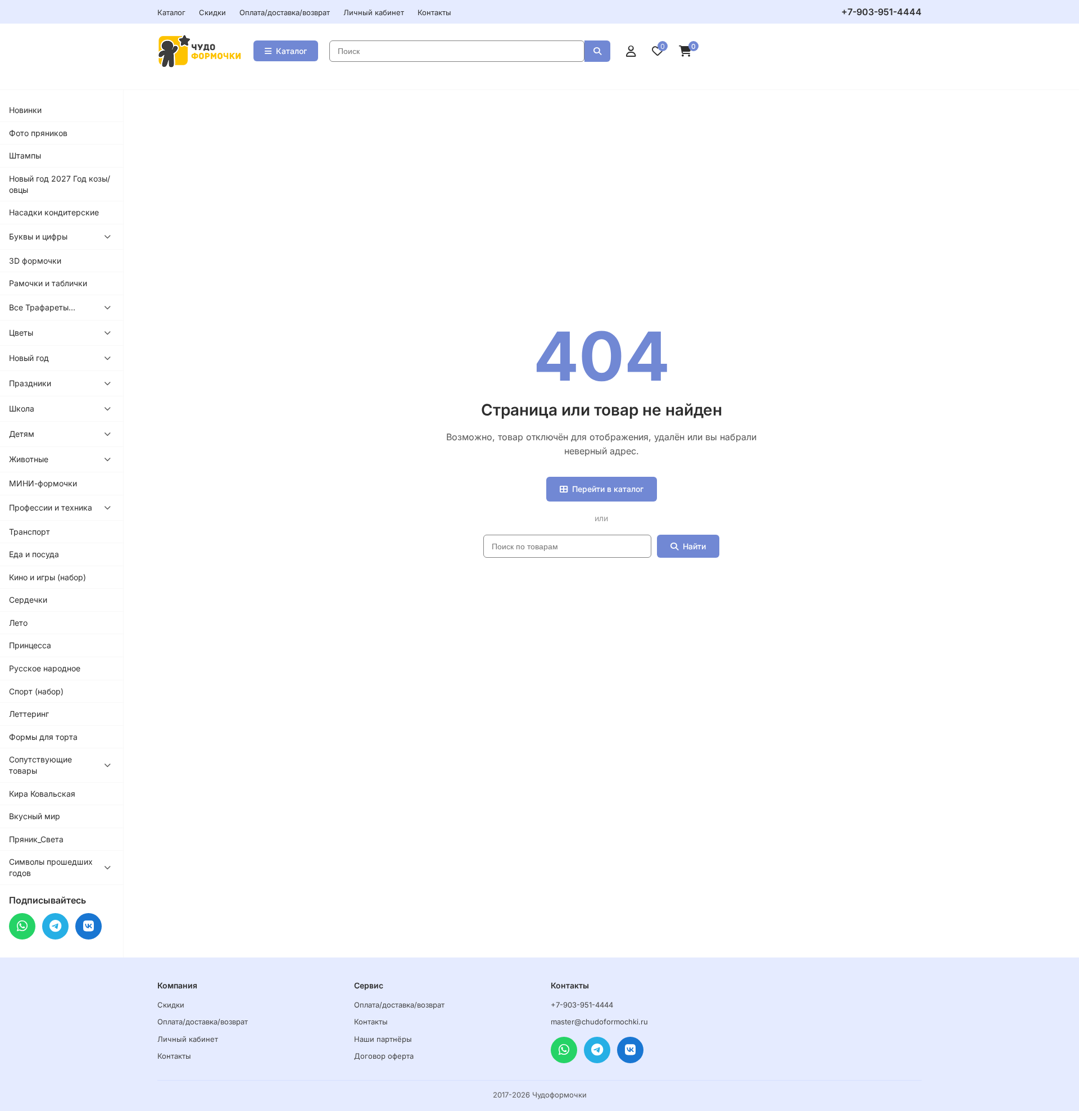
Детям (21, 434)
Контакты (434, 12)
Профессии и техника (50, 507)
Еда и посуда (34, 554)
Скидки (212, 12)
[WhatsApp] (22, 926)
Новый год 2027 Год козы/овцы (59, 184)
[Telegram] (55, 926)
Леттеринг (29, 714)
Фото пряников (38, 133)
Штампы (25, 155)
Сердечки (28, 599)
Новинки (25, 110)
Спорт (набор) (36, 691)
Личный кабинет (373, 12)
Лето (18, 622)
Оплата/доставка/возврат (284, 12)
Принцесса (30, 645)
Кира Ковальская (42, 793)
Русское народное (44, 668)
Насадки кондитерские (54, 212)
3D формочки (35, 260)
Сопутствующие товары (40, 765)
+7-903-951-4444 (881, 11)
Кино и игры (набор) (47, 577)
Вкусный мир (34, 816)
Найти (694, 546)
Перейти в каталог (607, 489)
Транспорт (29, 531)
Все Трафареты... (42, 307)
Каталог (171, 12)
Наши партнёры (383, 1039)
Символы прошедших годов (51, 867)
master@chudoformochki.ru (599, 1021)
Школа (21, 408)
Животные (28, 459)
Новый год (29, 358)
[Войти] (631, 51)
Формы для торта (43, 737)
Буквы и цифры (38, 236)
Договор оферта (384, 1055)
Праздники (30, 383)
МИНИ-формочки (43, 483)
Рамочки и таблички (48, 283)
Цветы (21, 332)
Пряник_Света (36, 839)
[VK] (88, 926)
